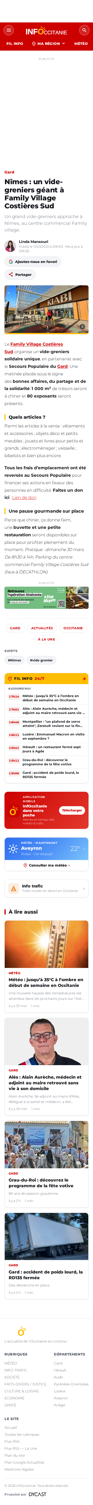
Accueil (10, 1427)
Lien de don (24, 497)
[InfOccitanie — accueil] (46, 30)
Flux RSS (12, 1441)
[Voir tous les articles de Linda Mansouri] (10, 246)
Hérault (60, 1370)
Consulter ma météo (49, 865)
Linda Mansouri (33, 241)
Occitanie (73, 628)
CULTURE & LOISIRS (21, 1391)
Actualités (42, 628)
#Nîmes (14, 660)
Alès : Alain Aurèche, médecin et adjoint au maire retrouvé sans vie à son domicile (45, 1083)
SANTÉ (10, 1405)
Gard (9, 172)
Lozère (59, 1391)
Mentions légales (19, 1469)
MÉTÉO (81, 43)
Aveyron (61, 1398)
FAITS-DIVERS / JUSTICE (25, 1384)
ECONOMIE (14, 1398)
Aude (58, 1377)
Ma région (48, 44)
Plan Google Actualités (24, 1462)
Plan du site (14, 1455)
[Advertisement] (46, 109)
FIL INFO (14, 43)
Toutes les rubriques (21, 1434)
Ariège (59, 1405)
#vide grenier (41, 660)
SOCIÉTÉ (12, 1377)
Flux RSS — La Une (20, 1448)
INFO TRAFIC (15, 1370)
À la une (46, 639)
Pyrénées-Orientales (71, 1384)
